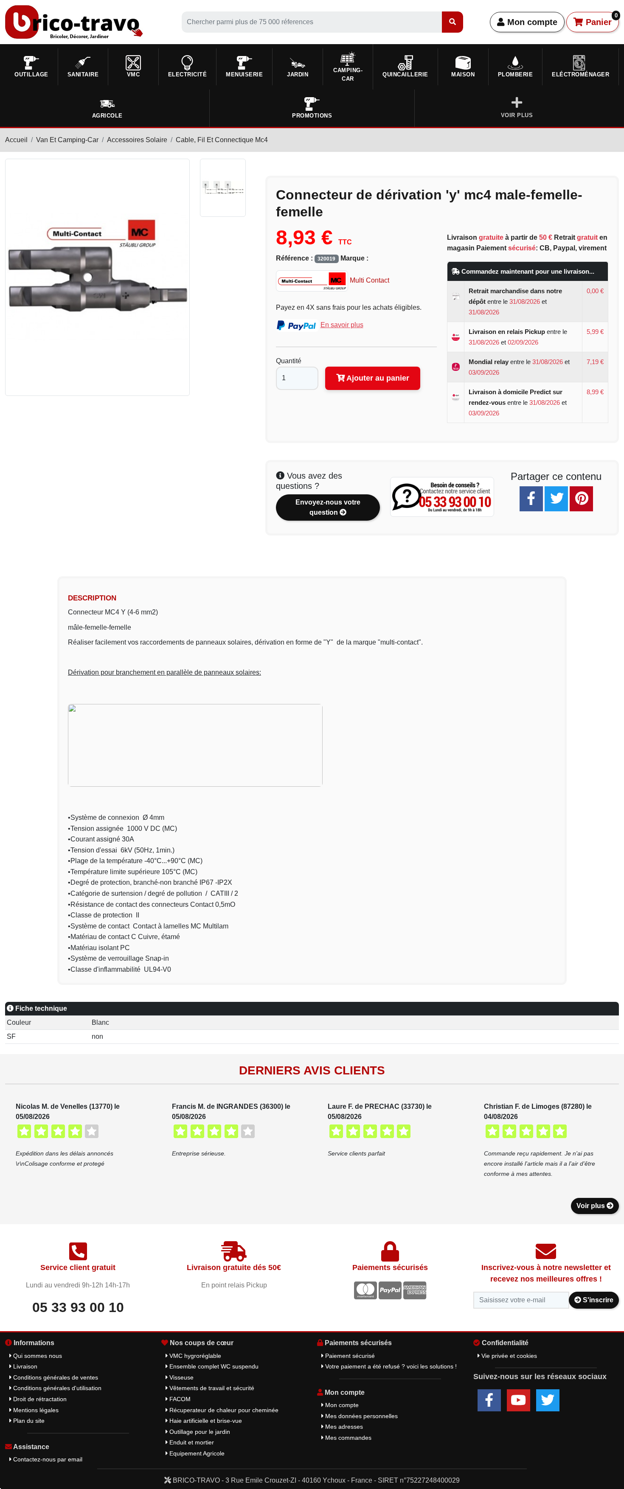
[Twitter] (556, 498)
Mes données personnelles (360, 1416)
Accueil (16, 139)
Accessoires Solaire (137, 139)
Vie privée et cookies (508, 1355)
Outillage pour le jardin (199, 1431)
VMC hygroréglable (194, 1355)
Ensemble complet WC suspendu (213, 1366)
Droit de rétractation (39, 1399)
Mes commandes (347, 1437)
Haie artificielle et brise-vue (205, 1420)
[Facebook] (531, 498)
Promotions (312, 115)
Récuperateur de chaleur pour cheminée (223, 1410)
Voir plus (591, 1205)
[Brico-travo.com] (74, 21)
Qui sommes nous (36, 1355)
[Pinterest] (581, 498)
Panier (600, 19)
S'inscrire (597, 1300)
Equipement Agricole (196, 1453)
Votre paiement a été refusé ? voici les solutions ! (390, 1366)
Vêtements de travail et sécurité (211, 1388)
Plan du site (28, 1420)
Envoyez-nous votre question (327, 507)
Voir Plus (517, 115)
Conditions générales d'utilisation (56, 1388)
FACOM (179, 1399)
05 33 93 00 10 (78, 1307)
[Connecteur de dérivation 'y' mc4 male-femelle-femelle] (97, 276)
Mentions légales (35, 1410)
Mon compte (531, 22)
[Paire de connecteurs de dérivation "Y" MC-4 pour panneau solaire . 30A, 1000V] (224, 188)
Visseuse (181, 1377)
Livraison (24, 1366)
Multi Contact (368, 280)
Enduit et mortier (191, 1442)
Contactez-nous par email (46, 1459)
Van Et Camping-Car (67, 139)
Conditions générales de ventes (54, 1377)
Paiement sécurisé (349, 1355)
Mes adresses (343, 1426)
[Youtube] (518, 1400)
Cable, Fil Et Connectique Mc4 (222, 139)
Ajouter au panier (377, 378)
